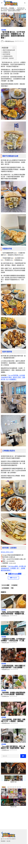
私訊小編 (8, 841)
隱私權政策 (3, 841)
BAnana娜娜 (5, 585)
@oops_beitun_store (7, 552)
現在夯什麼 (4, 8)
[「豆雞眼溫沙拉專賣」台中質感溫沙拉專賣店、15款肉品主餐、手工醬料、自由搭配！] (13, 628)
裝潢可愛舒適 (6, 54)
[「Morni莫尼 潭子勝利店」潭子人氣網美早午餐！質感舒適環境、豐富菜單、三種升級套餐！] (13, 736)
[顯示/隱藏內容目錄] (13, 48)
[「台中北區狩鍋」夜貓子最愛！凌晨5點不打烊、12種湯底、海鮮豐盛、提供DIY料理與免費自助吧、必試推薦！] (13, 709)
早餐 (12, 588)
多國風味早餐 (6, 52)
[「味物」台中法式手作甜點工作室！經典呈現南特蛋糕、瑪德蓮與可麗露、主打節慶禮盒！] (13, 601)
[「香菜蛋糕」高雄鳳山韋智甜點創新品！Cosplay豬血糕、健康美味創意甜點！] (13, 682)
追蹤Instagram (13, 577)
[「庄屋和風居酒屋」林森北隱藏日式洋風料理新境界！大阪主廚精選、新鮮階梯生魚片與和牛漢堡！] (13, 655)
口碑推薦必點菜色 (7, 56)
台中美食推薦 (5, 588)
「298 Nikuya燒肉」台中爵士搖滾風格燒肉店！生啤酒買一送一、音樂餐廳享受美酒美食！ (13, 568)
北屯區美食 (14, 585)
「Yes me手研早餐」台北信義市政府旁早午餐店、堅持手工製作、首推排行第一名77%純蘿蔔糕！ (13, 377)
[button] (2, 3)
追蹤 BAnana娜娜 (14, 574)
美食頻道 (11, 8)
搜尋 (23, 756)
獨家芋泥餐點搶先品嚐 (9, 50)
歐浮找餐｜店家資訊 (8, 58)
